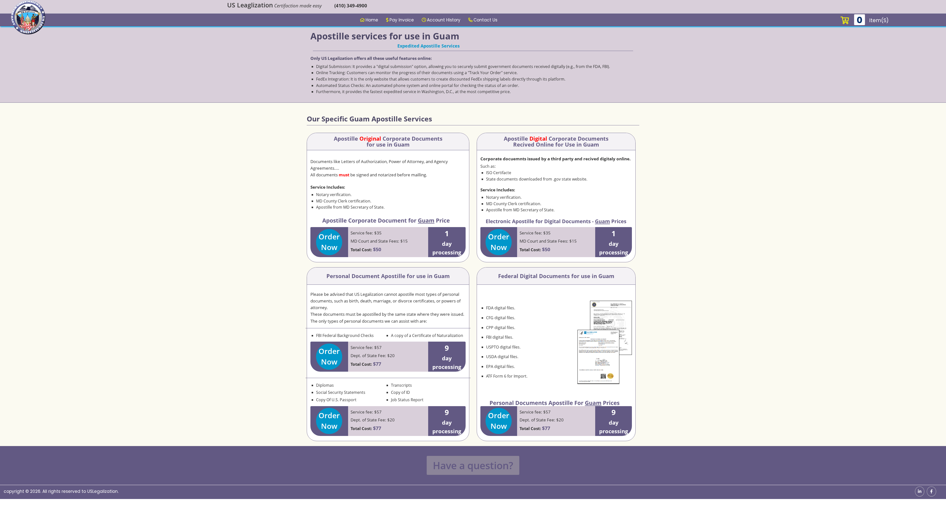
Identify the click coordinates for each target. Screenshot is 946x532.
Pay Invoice (401, 20)
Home (372, 20)
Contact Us (485, 20)
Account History (443, 20)
